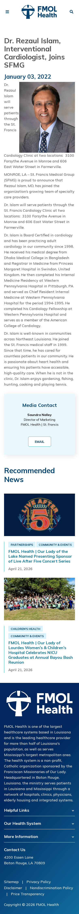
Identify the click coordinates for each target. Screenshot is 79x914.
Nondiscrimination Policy (51, 887)
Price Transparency (27, 894)
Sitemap (11, 881)
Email (39, 442)
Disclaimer (13, 887)
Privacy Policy (39, 881)
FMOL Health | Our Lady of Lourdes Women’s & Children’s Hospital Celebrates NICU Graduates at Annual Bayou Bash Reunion (40, 652)
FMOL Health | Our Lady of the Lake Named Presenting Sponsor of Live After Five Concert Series (40, 556)
